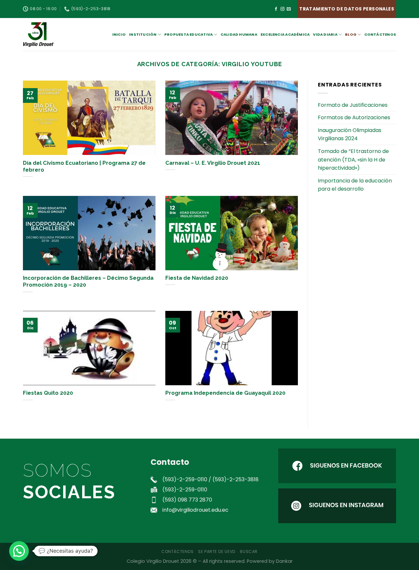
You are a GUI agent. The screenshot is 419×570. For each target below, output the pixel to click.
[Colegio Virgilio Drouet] (55, 34)
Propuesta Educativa (188, 34)
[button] (19, 551)
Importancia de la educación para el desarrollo (355, 185)
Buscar (249, 551)
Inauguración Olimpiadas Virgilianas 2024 (349, 134)
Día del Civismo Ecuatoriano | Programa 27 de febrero (84, 166)
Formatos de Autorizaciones (354, 117)
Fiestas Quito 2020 (48, 393)
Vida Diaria (325, 34)
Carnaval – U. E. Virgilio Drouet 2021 (212, 163)
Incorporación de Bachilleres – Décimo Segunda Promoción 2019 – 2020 (88, 281)
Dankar (284, 561)
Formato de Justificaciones (353, 105)
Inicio (119, 34)
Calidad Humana (239, 34)
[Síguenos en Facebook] (276, 9)
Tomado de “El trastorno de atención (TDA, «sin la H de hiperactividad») (353, 159)
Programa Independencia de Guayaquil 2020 (225, 393)
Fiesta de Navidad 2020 (196, 278)
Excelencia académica (285, 34)
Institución (142, 34)
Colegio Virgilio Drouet (153, 561)
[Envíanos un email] (289, 9)
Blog (350, 34)
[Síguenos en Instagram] (282, 9)
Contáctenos (380, 34)
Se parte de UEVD (217, 551)
